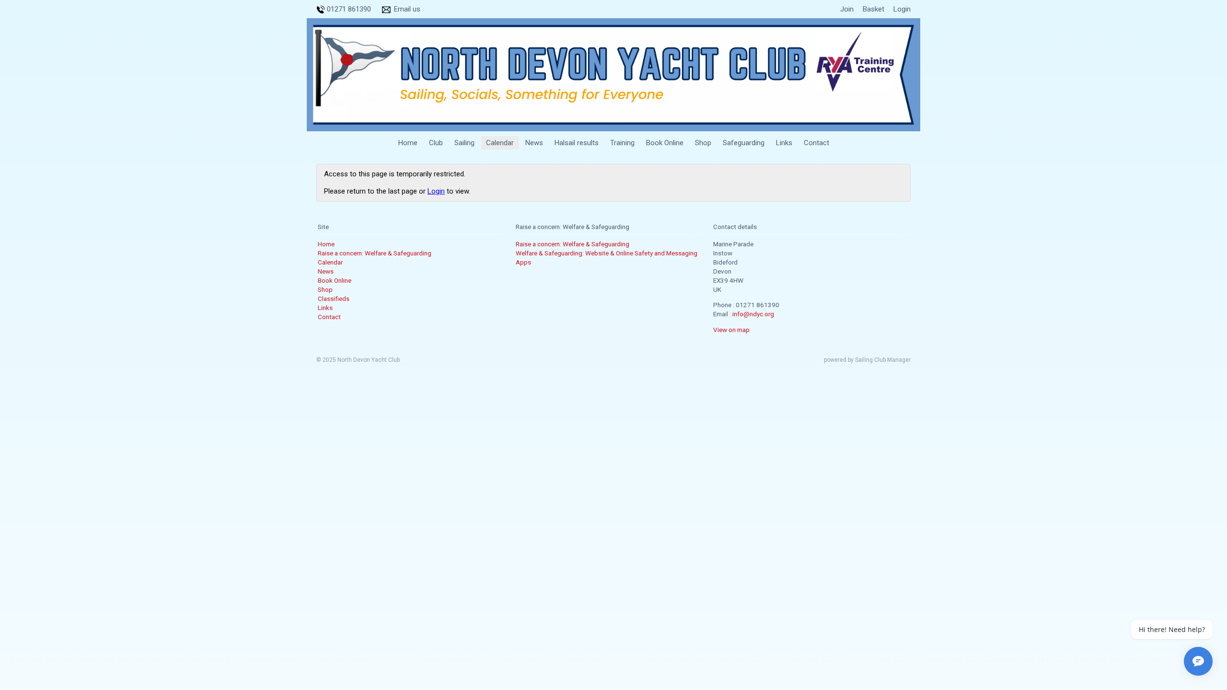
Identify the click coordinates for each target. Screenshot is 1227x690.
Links (784, 142)
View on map (731, 330)
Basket (873, 9)
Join (847, 9)
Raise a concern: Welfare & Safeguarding (374, 253)
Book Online (664, 142)
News (534, 142)
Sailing (464, 142)
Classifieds (333, 298)
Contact (816, 142)
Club (436, 142)
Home (407, 142)
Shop (703, 142)
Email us (407, 9)
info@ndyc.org (753, 314)
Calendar (500, 142)
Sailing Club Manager (883, 359)
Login (902, 9)
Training (622, 142)
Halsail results (577, 142)
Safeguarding (743, 142)
